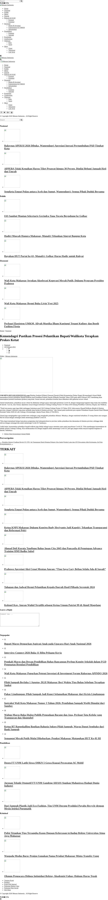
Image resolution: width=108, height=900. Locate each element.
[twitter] (9, 351)
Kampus (11, 33)
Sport (10, 44)
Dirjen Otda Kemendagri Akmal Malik (17, 434)
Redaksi (7, 882)
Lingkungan (8, 39)
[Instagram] (6, 3)
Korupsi (11, 20)
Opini (10, 48)
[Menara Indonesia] (7, 5)
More (6, 46)
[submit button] (21, 1)
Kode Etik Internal (10, 884)
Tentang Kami (9, 880)
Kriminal (11, 22)
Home (6, 8)
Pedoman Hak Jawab (11, 888)
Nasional (7, 10)
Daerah (6, 16)
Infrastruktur (12, 29)
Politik (6, 12)
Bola (10, 43)
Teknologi (11, 50)
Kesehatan (7, 37)
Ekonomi (7, 24)
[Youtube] (4, 3)
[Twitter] (2, 3)
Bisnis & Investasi (14, 26)
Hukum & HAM (9, 18)
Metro (6, 14)
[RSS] (8, 3)
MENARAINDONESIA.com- (19, 395)
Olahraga (7, 41)
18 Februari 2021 (10, 347)
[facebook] (8, 349)
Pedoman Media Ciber (11, 886)
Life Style (11, 52)
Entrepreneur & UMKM (16, 27)
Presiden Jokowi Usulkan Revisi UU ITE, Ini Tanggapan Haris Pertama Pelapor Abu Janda (31, 442)
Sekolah (11, 35)
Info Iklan (7, 890)
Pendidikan (8, 31)
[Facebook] (0, 3)
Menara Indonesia (11, 356)
